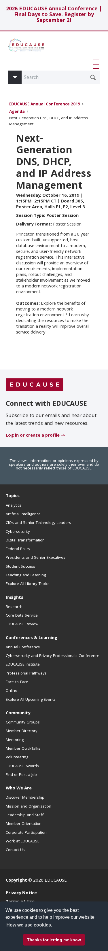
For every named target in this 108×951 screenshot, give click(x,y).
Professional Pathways (26, 673)
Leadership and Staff (24, 815)
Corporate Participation (26, 833)
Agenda (17, 112)
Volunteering (17, 757)
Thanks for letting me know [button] (54, 939)
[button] (97, 64)
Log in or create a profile (33, 435)
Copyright (16, 880)
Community (18, 713)
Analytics (13, 506)
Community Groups (23, 722)
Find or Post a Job (21, 775)
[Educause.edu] (34, 385)
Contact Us (15, 850)
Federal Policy (18, 549)
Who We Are (19, 788)
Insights (14, 598)
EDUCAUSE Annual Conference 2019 (44, 104)
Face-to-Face (17, 682)
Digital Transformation (25, 540)
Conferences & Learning (31, 638)
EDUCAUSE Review (22, 624)
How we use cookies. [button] (29, 924)
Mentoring (15, 740)
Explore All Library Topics (28, 584)
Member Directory (21, 731)
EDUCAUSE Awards (22, 766)
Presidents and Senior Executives (35, 558)
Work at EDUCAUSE (22, 841)
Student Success (20, 567)
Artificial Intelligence (23, 514)
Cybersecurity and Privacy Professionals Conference (52, 656)
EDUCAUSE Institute (23, 665)
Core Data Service (22, 616)
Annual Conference (23, 647)
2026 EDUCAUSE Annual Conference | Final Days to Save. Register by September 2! (54, 15)
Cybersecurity (18, 532)
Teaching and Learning (26, 575)
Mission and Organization (28, 807)
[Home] (31, 47)
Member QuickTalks (23, 749)
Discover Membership (25, 798)
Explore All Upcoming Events (31, 700)
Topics (13, 496)
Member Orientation (23, 824)
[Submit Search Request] (93, 77)
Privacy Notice (21, 893)
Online (11, 691)
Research (14, 607)
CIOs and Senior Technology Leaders (38, 523)
